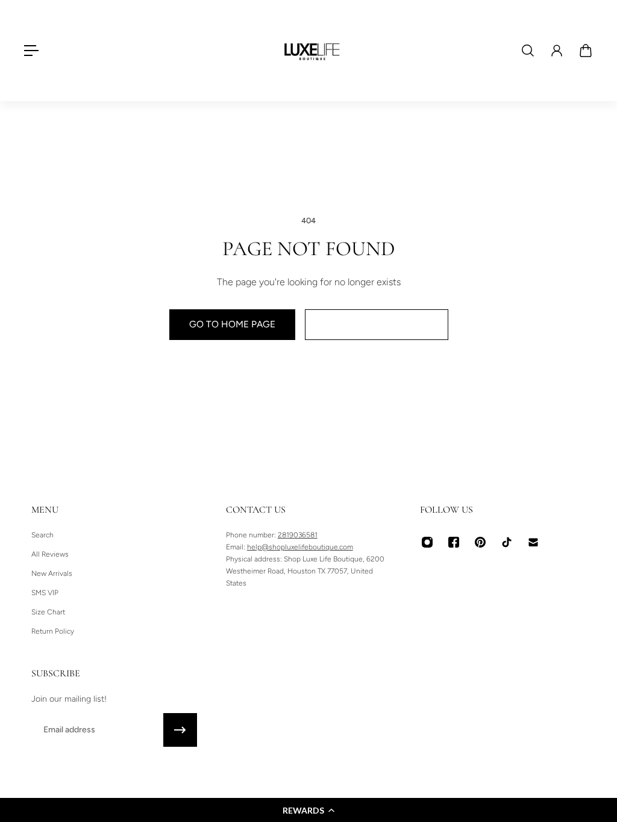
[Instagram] (427, 542)
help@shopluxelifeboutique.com (300, 547)
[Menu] (31, 50)
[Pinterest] (480, 542)
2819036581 (298, 535)
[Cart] (585, 50)
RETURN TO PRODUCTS (376, 324)
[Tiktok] (506, 542)
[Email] (533, 542)
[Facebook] (453, 542)
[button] (308, 810)
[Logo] (312, 50)
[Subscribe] (180, 730)
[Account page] (556, 50)
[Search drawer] (527, 50)
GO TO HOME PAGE (232, 324)
